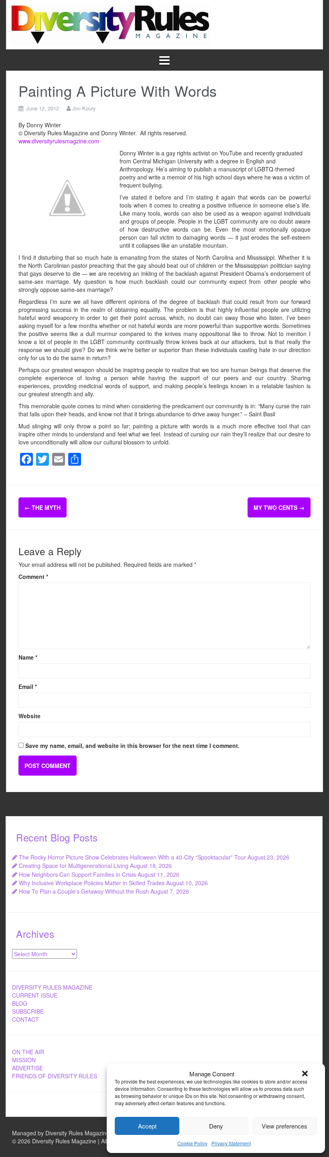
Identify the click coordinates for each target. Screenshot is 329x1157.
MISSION (24, 1060)
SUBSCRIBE (28, 1011)
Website (29, 716)
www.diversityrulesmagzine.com (58, 141)
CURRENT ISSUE (34, 995)
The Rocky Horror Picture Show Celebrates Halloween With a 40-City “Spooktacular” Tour (132, 857)
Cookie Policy (192, 1143)
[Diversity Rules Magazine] (110, 24)
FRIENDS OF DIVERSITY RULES (54, 1076)
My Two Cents (279, 507)
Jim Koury (84, 108)
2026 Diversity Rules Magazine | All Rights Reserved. (85, 1141)
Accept (147, 1126)
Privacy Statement (231, 1143)
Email (27, 686)
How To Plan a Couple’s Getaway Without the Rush (84, 891)
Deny (216, 1126)
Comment (33, 576)
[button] (305, 1073)
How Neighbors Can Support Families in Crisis (77, 874)
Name (27, 657)
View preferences (284, 1126)
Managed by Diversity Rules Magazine (61, 1133)
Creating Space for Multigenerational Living (73, 866)
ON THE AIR (28, 1052)
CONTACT (25, 1019)
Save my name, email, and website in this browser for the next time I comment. (132, 745)
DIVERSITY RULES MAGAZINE (52, 987)
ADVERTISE (27, 1068)
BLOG (19, 1003)
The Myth (42, 507)
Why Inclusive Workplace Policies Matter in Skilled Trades (91, 883)
